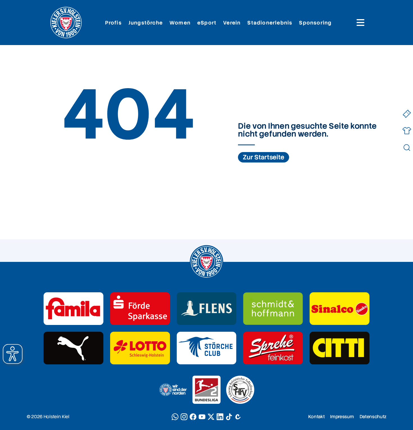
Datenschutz (373, 417)
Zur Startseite (263, 157)
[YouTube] (202, 416)
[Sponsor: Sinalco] (339, 308)
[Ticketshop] (406, 114)
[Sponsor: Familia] (73, 308)
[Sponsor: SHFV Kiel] (240, 390)
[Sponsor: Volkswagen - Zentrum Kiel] (273, 308)
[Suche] (406, 147)
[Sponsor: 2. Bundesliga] (206, 390)
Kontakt (316, 417)
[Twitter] (211, 416)
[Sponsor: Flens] (207, 308)
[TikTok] (229, 416)
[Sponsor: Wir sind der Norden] (173, 390)
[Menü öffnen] (360, 22)
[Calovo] (238, 416)
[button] (12, 354)
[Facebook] (193, 416)
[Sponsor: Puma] (73, 348)
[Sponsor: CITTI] (339, 348)
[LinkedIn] (220, 416)
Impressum (342, 417)
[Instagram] (184, 416)
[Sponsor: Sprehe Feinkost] (273, 348)
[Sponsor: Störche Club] (207, 348)
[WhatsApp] (175, 416)
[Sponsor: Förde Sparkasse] (140, 308)
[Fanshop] (406, 130)
